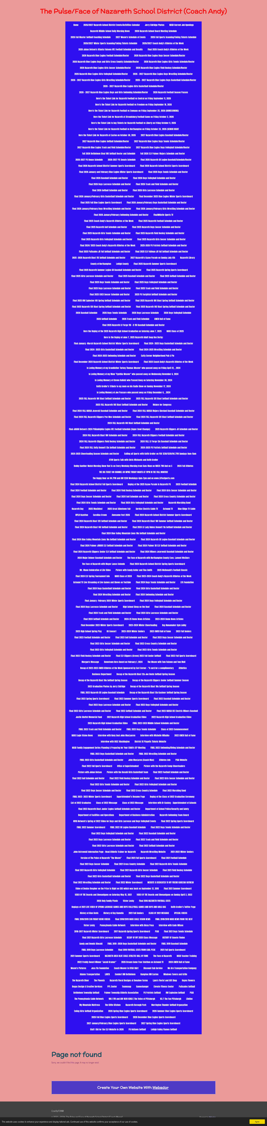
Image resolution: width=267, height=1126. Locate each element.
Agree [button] (257, 1121)
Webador (161, 1087)
